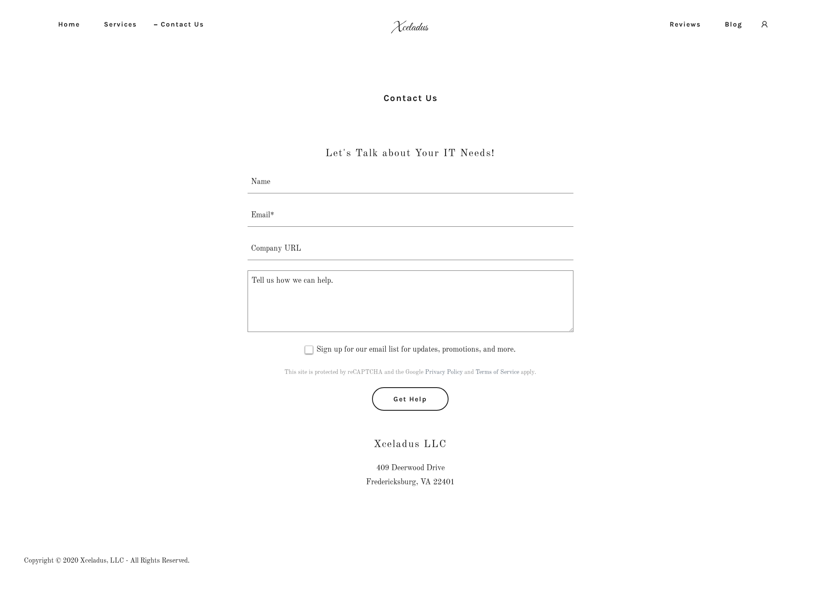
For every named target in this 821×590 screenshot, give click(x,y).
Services (120, 24)
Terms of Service (497, 372)
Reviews (685, 24)
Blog (733, 24)
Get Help (410, 399)
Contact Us (182, 24)
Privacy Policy (444, 372)
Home (69, 24)
